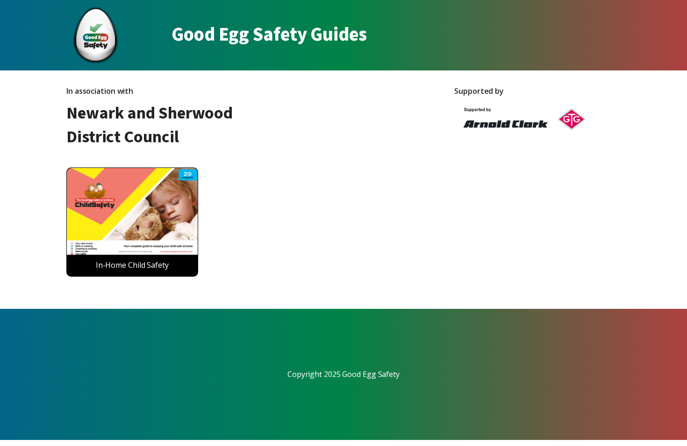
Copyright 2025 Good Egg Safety (343, 374)
